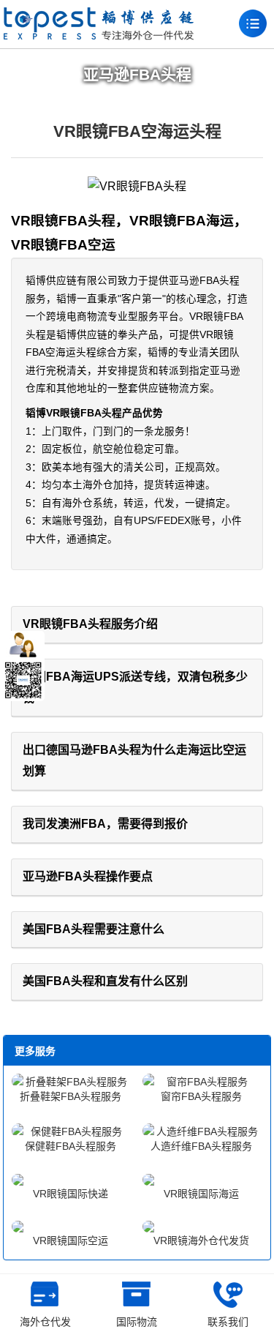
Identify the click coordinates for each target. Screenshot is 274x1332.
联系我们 (228, 1322)
